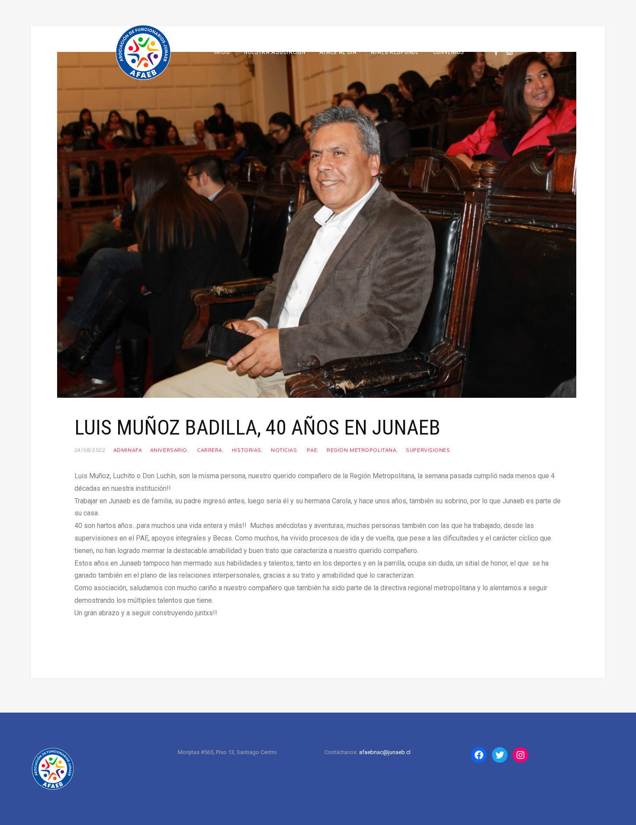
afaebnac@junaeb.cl (385, 752)
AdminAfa (127, 450)
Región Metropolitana (361, 450)
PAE (312, 450)
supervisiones (428, 450)
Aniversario (168, 450)
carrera (209, 450)
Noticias (284, 450)
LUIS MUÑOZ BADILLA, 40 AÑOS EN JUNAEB (257, 427)
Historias (246, 450)
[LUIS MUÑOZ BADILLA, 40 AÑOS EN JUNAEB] (316, 224)
